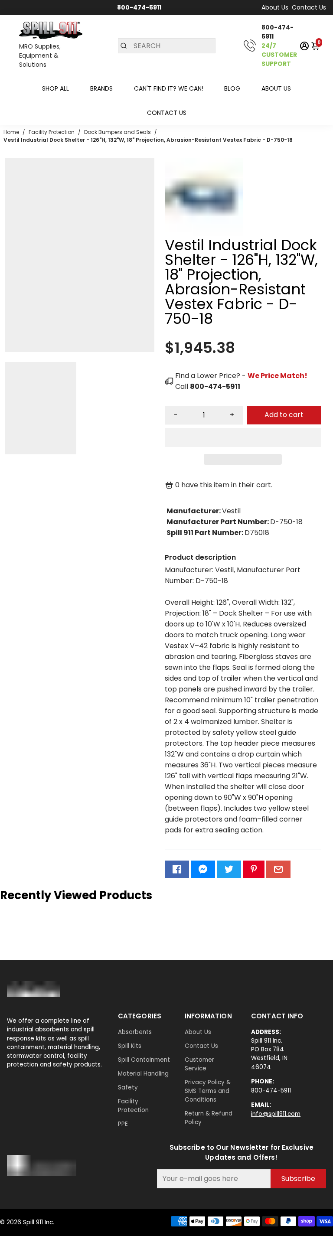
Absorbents (135, 1032)
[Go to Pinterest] (253, 869)
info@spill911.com (275, 1114)
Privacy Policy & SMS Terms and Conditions (208, 1091)
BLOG (232, 88)
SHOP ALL (55, 88)
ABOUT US (276, 88)
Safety (128, 1087)
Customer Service (199, 1064)
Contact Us (309, 7)
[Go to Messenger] (203, 869)
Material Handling (143, 1074)
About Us (274, 7)
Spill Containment (144, 1060)
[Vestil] (204, 233)
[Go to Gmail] (278, 869)
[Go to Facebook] (177, 869)
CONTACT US (166, 112)
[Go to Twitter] (229, 869)
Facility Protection (133, 1105)
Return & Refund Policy (208, 1117)
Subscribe (298, 1179)
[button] (243, 437)
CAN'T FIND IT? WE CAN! (168, 88)
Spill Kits (129, 1046)
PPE (123, 1124)
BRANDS (101, 88)
